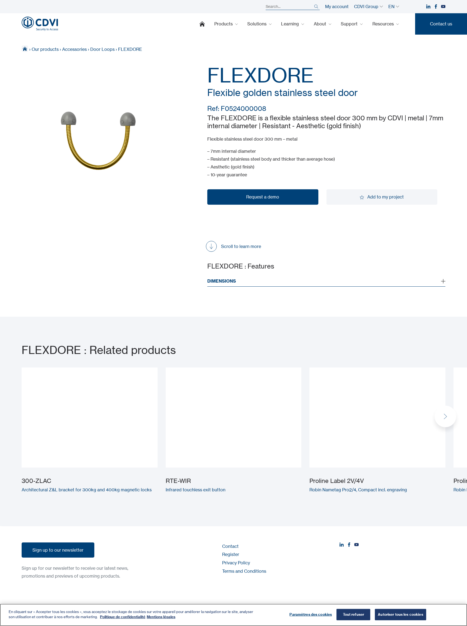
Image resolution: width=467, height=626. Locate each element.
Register (230, 554)
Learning (290, 24)
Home (202, 24)
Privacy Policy (236, 562)
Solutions (257, 24)
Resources (383, 24)
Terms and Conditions (244, 571)
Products (224, 24)
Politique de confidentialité (122, 617)
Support (350, 24)
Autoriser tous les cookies (400, 614)
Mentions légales (161, 617)
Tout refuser (353, 614)
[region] (233, 615)
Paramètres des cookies (310, 614)
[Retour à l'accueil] (40, 23)
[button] (445, 416)
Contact (230, 546)
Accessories (74, 49)
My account (337, 6)
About (320, 24)
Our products (45, 49)
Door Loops (102, 49)
